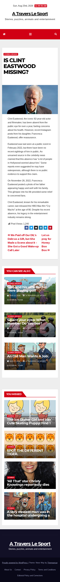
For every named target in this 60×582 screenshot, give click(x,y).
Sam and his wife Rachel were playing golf (27, 289)
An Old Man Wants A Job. (27, 356)
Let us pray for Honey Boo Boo (46, 243)
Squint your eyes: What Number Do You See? (26, 321)
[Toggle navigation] (30, 34)
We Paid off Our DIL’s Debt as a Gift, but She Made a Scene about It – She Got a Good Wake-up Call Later (23, 243)
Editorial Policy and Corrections (30, 575)
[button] (56, 34)
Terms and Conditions (47, 570)
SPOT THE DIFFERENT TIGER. (25, 452)
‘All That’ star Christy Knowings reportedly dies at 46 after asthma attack (28, 484)
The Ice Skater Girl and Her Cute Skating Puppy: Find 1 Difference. (29, 423)
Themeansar (52, 563)
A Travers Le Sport (30, 13)
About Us (8, 570)
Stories (11, 416)
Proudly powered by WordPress (15, 563)
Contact (18, 570)
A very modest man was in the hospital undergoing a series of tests (28, 515)
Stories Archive (10, 54)
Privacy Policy (29, 570)
